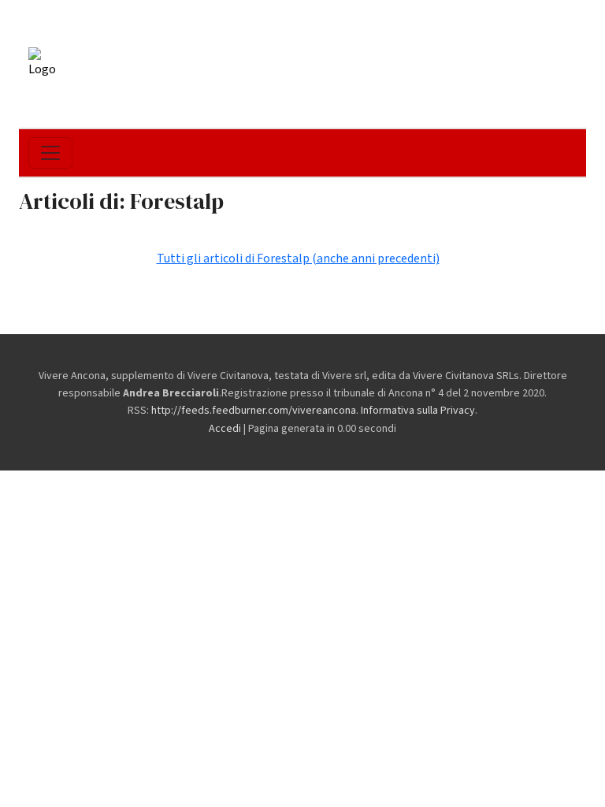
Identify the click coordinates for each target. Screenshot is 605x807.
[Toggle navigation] (50, 153)
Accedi (225, 429)
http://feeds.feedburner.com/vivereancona (253, 410)
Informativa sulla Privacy (418, 410)
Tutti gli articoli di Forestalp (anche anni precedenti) (298, 258)
